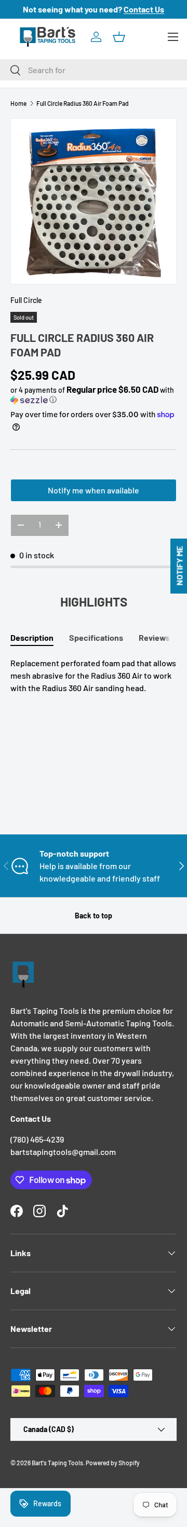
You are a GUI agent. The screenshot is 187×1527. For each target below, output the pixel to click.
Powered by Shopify (113, 1462)
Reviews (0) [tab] (160, 637)
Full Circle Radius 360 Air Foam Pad (82, 103)
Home (18, 103)
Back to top (93, 915)
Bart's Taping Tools (57, 1462)
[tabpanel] (93, 675)
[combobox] (93, 69)
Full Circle (26, 300)
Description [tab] (32, 637)
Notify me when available (93, 490)
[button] (119, 36)
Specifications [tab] (96, 637)
